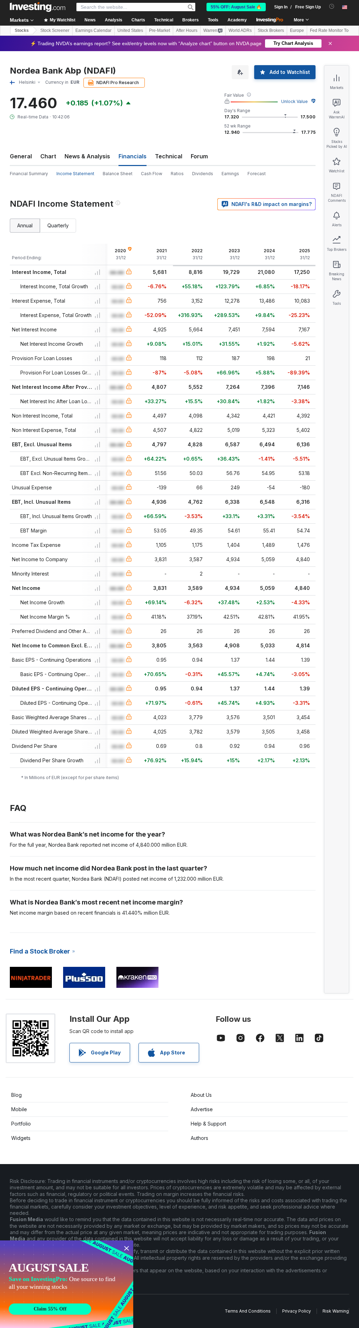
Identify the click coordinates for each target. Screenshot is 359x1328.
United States (130, 30)
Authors (199, 1138)
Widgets (21, 1138)
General (21, 156)
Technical (168, 156)
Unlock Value (294, 101)
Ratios (177, 173)
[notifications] (332, 6)
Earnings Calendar (93, 30)
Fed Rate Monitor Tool (331, 30)
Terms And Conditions (248, 1311)
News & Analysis (87, 156)
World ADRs (240, 30)
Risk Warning (336, 1311)
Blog (16, 1095)
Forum (199, 156)
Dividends (202, 173)
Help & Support (208, 1124)
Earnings (230, 173)
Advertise (202, 1109)
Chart (48, 156)
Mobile (19, 1109)
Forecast (257, 173)
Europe (297, 30)
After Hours (186, 30)
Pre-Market (159, 30)
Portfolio (21, 1124)
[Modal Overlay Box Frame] (66, 1284)
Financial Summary (29, 173)
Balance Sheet (118, 173)
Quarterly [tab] (58, 225)
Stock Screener (54, 30)
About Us (201, 1095)
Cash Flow (151, 173)
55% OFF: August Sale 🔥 (236, 7)
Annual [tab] (25, 225)
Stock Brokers (271, 30)
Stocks (22, 30)
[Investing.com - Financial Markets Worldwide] (37, 7)
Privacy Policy (296, 1311)
